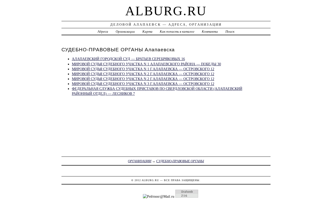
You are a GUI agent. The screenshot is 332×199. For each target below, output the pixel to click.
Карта (147, 31)
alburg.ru (166, 11)
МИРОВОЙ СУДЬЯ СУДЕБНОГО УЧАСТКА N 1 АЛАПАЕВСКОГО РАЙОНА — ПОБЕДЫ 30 (146, 64)
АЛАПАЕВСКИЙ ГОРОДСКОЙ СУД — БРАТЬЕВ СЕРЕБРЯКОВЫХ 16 (128, 59)
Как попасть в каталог (177, 31)
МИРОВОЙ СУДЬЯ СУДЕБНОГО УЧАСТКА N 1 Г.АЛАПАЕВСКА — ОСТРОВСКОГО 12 (143, 69)
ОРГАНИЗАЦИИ (139, 161)
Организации (125, 31)
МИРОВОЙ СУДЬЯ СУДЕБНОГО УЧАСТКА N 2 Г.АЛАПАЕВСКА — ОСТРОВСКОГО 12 (143, 74)
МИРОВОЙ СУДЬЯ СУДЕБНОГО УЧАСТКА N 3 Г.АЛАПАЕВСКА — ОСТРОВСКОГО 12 (143, 84)
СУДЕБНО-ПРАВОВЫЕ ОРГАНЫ (180, 161)
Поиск (229, 31)
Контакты (210, 31)
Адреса (103, 31)
